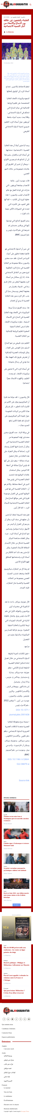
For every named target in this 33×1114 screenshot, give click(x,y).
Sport (5, 841)
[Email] (23, 791)
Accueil (7, 17)
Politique (6, 960)
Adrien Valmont (8, 873)
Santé (5, 891)
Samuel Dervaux (8, 848)
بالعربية (23, 17)
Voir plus (15, 905)
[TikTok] (16, 1019)
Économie (6, 988)
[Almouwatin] (16, 5)
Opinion (6, 973)
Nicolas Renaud (8, 823)
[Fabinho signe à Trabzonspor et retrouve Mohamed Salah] (16, 834)
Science (5, 866)
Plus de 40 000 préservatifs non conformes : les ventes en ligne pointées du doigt (15, 950)
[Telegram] (27, 791)
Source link (24, 781)
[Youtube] (29, 1019)
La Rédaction (10, 32)
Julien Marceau (7, 900)
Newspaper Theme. (25, 1111)
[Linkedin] (18, 791)
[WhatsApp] (14, 791)
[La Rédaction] (5, 32)
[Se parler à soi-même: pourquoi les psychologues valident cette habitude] (16, 859)
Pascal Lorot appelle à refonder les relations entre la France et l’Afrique (16, 977)
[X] (10, 791)
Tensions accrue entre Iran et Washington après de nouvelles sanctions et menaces (16, 818)
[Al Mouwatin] (16, 1011)
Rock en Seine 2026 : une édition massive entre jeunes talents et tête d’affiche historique (16, 895)
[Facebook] (6, 791)
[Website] (24, 1019)
